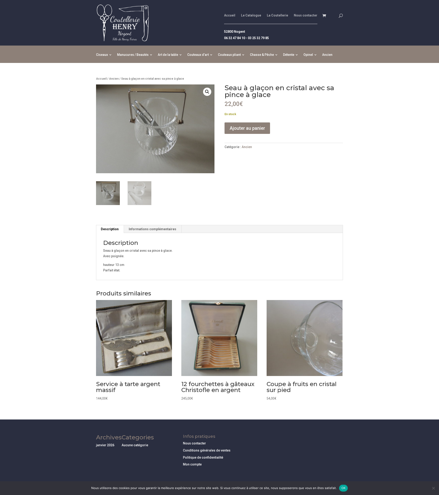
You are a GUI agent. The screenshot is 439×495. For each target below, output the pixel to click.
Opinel (308, 55)
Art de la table (168, 55)
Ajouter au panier (247, 128)
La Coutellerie (277, 15)
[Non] (433, 488)
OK (343, 488)
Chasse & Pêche (262, 55)
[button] (207, 92)
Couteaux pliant (229, 55)
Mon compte (192, 464)
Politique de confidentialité (203, 457)
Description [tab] (110, 229)
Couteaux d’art (198, 55)
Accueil (229, 15)
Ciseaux (102, 55)
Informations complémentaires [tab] (152, 229)
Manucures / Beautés (133, 55)
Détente (288, 55)
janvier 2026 (105, 445)
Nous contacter (305, 15)
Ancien (327, 55)
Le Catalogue (251, 15)
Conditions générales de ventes (206, 450)
